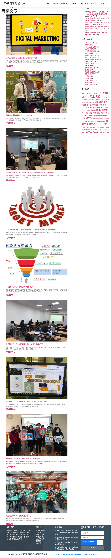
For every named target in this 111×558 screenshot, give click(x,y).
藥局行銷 (89, 127)
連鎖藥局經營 (103, 127)
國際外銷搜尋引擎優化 (92, 55)
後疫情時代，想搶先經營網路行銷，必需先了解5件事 (24, 344)
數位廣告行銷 (89, 63)
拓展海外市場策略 (96, 115)
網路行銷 (88, 82)
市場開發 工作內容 (100, 113)
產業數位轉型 (94, 121)
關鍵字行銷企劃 (90, 84)
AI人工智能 (85, 93)
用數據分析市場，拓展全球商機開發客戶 (20, 287)
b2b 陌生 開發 (92, 96)
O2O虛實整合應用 (91, 47)
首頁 (48, 3)
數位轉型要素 (94, 118)
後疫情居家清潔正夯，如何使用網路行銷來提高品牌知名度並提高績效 (30, 172)
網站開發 (88, 78)
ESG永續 (88, 45)
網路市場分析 (89, 80)
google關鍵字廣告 (97, 99)
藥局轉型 (93, 127)
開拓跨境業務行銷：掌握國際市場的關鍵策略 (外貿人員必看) (66, 548)
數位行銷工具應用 (90, 68)
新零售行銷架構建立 (91, 72)
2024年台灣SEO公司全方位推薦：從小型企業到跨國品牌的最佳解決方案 (67, 532)
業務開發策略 (106, 118)
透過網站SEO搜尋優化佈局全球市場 (18, 516)
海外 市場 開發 (86, 121)
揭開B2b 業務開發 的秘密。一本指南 (19, 115)
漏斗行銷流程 (89, 74)
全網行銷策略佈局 (90, 51)
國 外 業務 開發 (87, 113)
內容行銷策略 (89, 49)
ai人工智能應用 (93, 93)
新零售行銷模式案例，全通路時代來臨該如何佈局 (23, 459)
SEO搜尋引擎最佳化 (99, 105)
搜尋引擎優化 (89, 61)
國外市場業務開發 (89, 110)
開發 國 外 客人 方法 (99, 129)
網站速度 (99, 121)
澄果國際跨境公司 (14, 3)
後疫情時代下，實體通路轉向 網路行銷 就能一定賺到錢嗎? (26, 401)
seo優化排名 (87, 102)
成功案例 (74, 3)
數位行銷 (88, 66)
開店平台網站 (90, 129)
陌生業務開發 (92, 132)
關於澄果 (55, 3)
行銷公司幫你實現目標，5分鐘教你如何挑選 (21, 58)
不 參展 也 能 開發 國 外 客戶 (98, 108)
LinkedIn (103, 99)
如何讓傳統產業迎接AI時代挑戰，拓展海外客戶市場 (66, 538)
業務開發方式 (100, 118)
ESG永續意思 (89, 99)
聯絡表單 (94, 3)
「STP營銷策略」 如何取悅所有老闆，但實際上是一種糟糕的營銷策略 (30, 230)
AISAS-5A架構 (90, 43)
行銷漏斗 (97, 127)
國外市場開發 (89, 53)
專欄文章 (83, 3)
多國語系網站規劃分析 (92, 59)
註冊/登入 (103, 3)
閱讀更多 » (10, 66)
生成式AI (88, 76)
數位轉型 (88, 70)
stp (82, 108)
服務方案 (64, 3)
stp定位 (85, 108)
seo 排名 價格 (97, 102)
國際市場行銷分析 (90, 57)
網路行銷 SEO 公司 (98, 124)
